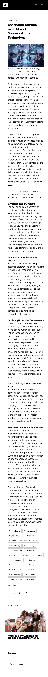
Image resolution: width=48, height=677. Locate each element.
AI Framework (31, 550)
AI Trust (32, 565)
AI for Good (30, 579)
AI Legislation (30, 560)
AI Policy (31, 570)
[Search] (42, 5)
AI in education (14, 575)
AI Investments (29, 531)
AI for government (15, 579)
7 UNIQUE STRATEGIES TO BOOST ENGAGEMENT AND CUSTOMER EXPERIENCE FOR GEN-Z (24, 637)
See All (41, 605)
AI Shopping (13, 536)
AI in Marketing (14, 531)
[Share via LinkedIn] (20, 593)
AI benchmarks (29, 575)
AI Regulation (14, 555)
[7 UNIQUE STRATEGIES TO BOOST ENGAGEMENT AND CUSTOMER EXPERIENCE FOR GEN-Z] (25, 620)
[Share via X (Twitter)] (14, 593)
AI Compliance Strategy (28, 540)
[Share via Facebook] (9, 593)
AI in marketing (14, 545)
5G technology (29, 545)
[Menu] (36, 5)
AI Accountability (15, 550)
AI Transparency (15, 560)
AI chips (22, 565)
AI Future (12, 540)
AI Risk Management (16, 570)
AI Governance (28, 555)
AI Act (40, 555)
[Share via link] (26, 593)
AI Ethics (12, 565)
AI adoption (31, 536)
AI (22, 536)
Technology (12, 585)
